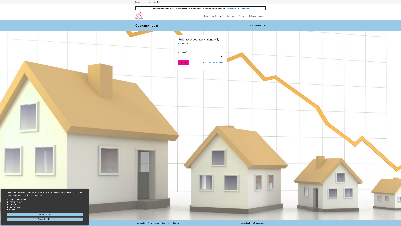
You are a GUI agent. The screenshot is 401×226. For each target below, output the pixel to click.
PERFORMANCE (15, 202)
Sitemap (176, 223)
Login (261, 16)
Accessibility (142, 223)
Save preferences (44, 214)
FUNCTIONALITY (15, 207)
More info (38, 195)
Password (182, 52)
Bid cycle (252, 16)
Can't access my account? (213, 63)
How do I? (214, 16)
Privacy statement (154, 223)
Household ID (183, 43)
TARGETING (13, 205)
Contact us (242, 16)
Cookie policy (167, 223)
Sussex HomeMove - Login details (238, 8)
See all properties (228, 16)
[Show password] (221, 56)
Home (206, 16)
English (159, 2)
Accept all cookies (44, 219)
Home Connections (256, 223)
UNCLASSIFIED (14, 210)
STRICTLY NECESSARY (18, 200)
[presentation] (220, 16)
